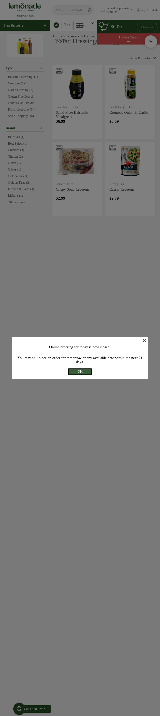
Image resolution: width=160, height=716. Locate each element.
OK (80, 371)
